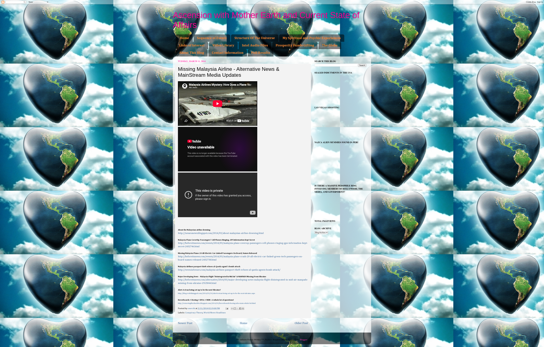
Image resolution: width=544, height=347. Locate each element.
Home (184, 38)
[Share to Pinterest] (243, 308)
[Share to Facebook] (240, 308)
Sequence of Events (212, 38)
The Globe (330, 45)
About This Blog (191, 53)
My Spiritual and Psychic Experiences (312, 38)
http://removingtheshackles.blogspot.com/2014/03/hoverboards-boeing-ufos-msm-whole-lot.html (217, 303)
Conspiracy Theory (194, 313)
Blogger (303, 340)
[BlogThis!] (234, 308)
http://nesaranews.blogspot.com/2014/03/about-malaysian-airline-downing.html (221, 233)
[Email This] (232, 308)
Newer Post (185, 323)
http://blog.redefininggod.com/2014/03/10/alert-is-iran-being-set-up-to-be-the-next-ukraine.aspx (216, 293)
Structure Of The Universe (254, 38)
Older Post (301, 323)
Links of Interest (192, 45)
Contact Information (227, 53)
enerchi (192, 308)
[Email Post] (227, 308)
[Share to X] (237, 308)
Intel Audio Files (255, 45)
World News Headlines (215, 313)
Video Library (223, 45)
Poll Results (260, 53)
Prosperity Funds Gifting (295, 45)
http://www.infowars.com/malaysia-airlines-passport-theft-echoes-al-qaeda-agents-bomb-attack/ (229, 270)
